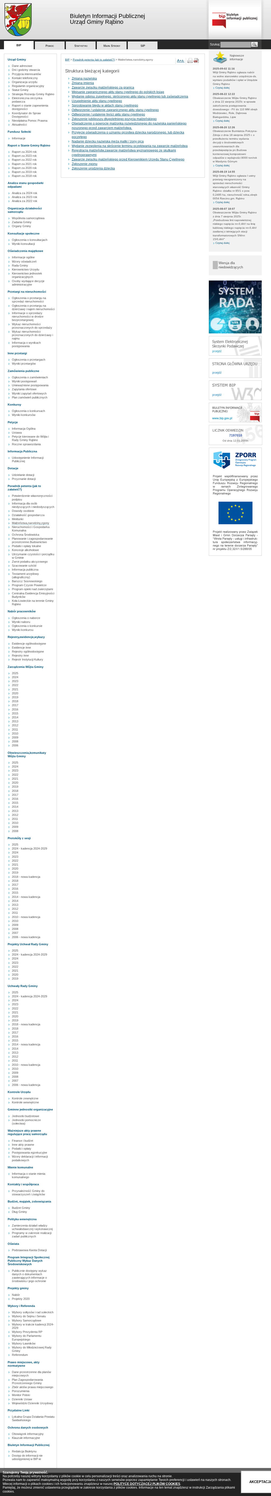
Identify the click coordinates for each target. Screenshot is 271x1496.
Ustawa (17, 432)
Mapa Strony (111, 45)
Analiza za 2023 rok (24, 197)
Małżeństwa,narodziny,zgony (30, 523)
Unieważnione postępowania (30, 385)
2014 (15, 717)
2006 (15, 745)
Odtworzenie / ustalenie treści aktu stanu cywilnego (108, 114)
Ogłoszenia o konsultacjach (29, 239)
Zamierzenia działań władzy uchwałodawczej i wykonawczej (32, 1227)
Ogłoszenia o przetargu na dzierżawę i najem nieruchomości (33, 307)
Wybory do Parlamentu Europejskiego (26, 1337)
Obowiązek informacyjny (28, 1433)
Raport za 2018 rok (24, 175)
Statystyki (80, 45)
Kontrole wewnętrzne (25, 1102)
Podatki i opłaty (21, 1148)
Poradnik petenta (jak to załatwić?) (94, 59)
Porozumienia (20, 1391)
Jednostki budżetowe (25, 1116)
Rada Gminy (20, 265)
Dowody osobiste (23, 510)
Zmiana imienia (83, 83)
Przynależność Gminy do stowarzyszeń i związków (28, 1192)
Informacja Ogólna (23, 428)
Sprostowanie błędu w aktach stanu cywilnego (105, 105)
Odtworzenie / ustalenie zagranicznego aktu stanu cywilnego (115, 110)
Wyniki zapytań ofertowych (29, 393)
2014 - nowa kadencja (26, 896)
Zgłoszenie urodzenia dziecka (93, 168)
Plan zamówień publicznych (29, 397)
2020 (15, 693)
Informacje (18, 138)
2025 (15, 673)
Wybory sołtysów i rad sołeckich (32, 1312)
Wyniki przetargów (24, 363)
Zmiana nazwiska (84, 78)
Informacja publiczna (25, 569)
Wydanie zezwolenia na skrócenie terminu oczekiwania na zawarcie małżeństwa (130, 146)
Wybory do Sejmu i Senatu (29, 1316)
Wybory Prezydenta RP (27, 1331)
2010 (15, 733)
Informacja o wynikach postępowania (26, 344)
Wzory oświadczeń (24, 261)
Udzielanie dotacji (23, 474)
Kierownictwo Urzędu (25, 269)
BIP (18, 45)
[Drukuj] (190, 62)
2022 (15, 685)
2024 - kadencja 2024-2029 (29, 848)
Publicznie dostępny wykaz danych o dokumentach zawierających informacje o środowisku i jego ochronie (29, 1276)
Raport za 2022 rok (24, 159)
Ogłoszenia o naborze (26, 617)
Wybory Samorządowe (26, 1320)
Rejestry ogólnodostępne (28, 651)
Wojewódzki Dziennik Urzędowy (32, 1403)
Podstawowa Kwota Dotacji (29, 1250)
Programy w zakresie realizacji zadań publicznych (31, 1234)
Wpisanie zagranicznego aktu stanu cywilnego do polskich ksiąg (118, 92)
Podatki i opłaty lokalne (26, 546)
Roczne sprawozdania (26, 444)
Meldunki (17, 519)
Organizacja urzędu (24, 82)
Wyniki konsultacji (23, 243)
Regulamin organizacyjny (28, 86)
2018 (15, 701)
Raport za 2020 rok (24, 167)
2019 (15, 697)
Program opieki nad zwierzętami (32, 589)
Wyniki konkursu (22, 629)
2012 (15, 725)
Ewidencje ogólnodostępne (29, 643)
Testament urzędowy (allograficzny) (25, 575)
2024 (15, 677)
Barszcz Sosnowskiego (27, 581)
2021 (15, 689)
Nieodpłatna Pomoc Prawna (29, 120)
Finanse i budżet (22, 1140)
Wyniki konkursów (23, 414)
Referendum (20, 1354)
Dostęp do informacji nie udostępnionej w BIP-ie (27, 1457)
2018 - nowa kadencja (26, 876)
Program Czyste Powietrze (29, 585)
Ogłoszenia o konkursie (27, 625)
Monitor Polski (21, 1395)
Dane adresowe (22, 65)
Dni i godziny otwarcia (26, 69)
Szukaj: (215, 44)
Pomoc (50, 45)
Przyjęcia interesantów (26, 74)
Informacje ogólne (23, 257)
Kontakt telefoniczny (25, 78)
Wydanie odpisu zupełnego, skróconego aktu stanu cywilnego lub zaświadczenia (130, 96)
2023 (15, 681)
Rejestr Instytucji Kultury (27, 659)
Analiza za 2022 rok (24, 201)
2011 (15, 729)
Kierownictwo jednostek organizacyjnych (27, 275)
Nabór (16, 1294)
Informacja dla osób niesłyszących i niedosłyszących (33, 505)
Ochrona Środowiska (25, 534)
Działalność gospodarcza (28, 515)
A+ (179, 60)
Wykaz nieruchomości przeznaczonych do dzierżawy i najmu (32, 335)
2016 (15, 709)
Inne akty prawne (23, 1144)
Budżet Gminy (21, 1207)
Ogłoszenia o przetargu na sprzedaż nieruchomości (29, 299)
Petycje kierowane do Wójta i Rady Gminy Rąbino (30, 438)
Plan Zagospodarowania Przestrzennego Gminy (27, 1381)
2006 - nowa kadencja (26, 937)
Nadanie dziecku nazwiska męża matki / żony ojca (108, 141)
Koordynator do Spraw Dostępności (26, 115)
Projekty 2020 (21, 1298)
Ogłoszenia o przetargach (28, 359)
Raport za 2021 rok (24, 164)
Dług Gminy (19, 1211)
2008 (15, 741)
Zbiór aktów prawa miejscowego (32, 1387)
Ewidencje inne (21, 647)
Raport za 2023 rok (24, 155)
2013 (15, 721)
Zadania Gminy (21, 222)
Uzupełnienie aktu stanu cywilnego (97, 101)
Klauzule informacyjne (26, 1437)
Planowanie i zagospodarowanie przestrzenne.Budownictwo (32, 540)
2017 (15, 705)
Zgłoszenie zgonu (84, 164)
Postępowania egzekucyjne (29, 1152)
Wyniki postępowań (24, 381)
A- (183, 60)
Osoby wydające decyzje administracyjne (28, 282)
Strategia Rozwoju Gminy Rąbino (33, 94)
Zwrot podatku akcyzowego (30, 561)
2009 (15, 737)
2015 (15, 713)
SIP (143, 45)
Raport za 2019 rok (24, 171)
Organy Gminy (21, 226)
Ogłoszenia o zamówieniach (30, 377)
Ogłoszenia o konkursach (28, 410)
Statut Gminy (20, 89)
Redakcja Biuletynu (24, 1451)
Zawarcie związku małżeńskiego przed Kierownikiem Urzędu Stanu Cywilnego (128, 159)
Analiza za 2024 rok (24, 193)
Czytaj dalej (222, 87)
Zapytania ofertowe (24, 389)
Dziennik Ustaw (22, 1399)
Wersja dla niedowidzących (231, 265)
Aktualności (19, 124)
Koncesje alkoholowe (25, 550)
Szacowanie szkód (24, 565)
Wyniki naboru (21, 621)
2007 (15, 932)
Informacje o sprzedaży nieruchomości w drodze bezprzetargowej (27, 316)
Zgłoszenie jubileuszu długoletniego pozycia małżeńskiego (114, 119)
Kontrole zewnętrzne (25, 1098)
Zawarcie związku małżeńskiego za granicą (103, 87)
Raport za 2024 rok (24, 151)
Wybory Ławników (23, 1343)
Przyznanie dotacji (23, 478)
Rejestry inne (20, 655)
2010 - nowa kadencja (26, 917)
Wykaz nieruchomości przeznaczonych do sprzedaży (32, 326)
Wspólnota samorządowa (28, 218)
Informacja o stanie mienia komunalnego (28, 1175)
